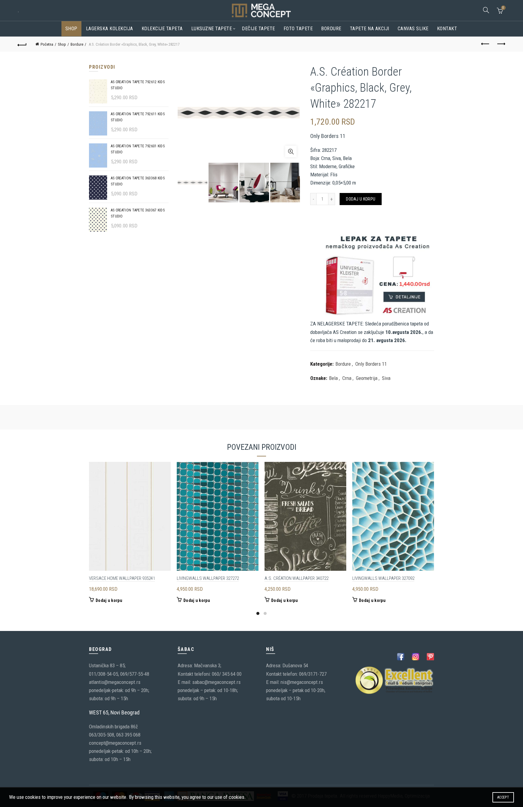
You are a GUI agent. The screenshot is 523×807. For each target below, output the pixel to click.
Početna (47, 44)
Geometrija (366, 378)
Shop (71, 28)
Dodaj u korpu (360, 199)
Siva (386, 378)
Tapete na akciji (369, 28)
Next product (500, 44)
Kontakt (447, 28)
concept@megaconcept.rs (115, 743)
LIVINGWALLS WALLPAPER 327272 (208, 578)
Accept (503, 797)
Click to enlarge (291, 151)
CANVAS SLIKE (413, 28)
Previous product (485, 44)
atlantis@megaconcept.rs (114, 682)
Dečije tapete (258, 28)
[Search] (486, 10)
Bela (333, 378)
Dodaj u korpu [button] (109, 600)
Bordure (331, 28)
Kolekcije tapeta (162, 28)
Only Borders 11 (371, 364)
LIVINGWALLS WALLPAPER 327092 (383, 578)
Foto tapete (298, 28)
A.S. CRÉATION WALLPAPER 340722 (296, 578)
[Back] (22, 44)
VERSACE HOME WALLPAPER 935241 (122, 578)
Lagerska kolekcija (109, 28)
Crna (346, 378)
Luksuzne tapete (211, 28)
